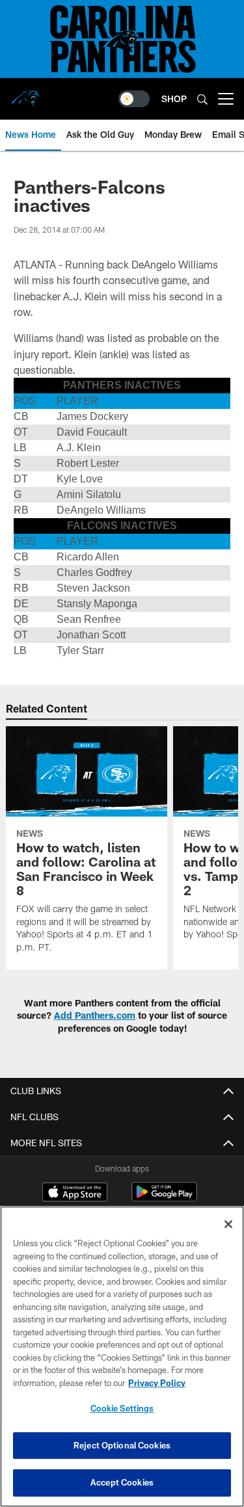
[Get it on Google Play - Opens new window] (164, 1198)
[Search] (202, 99)
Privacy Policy (156, 1383)
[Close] (228, 1224)
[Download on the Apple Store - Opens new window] (75, 1194)
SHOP (174, 98)
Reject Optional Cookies (122, 1445)
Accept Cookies (122, 1482)
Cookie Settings (122, 1408)
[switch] (134, 98)
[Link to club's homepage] (26, 93)
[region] (122, 1356)
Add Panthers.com (94, 1015)
